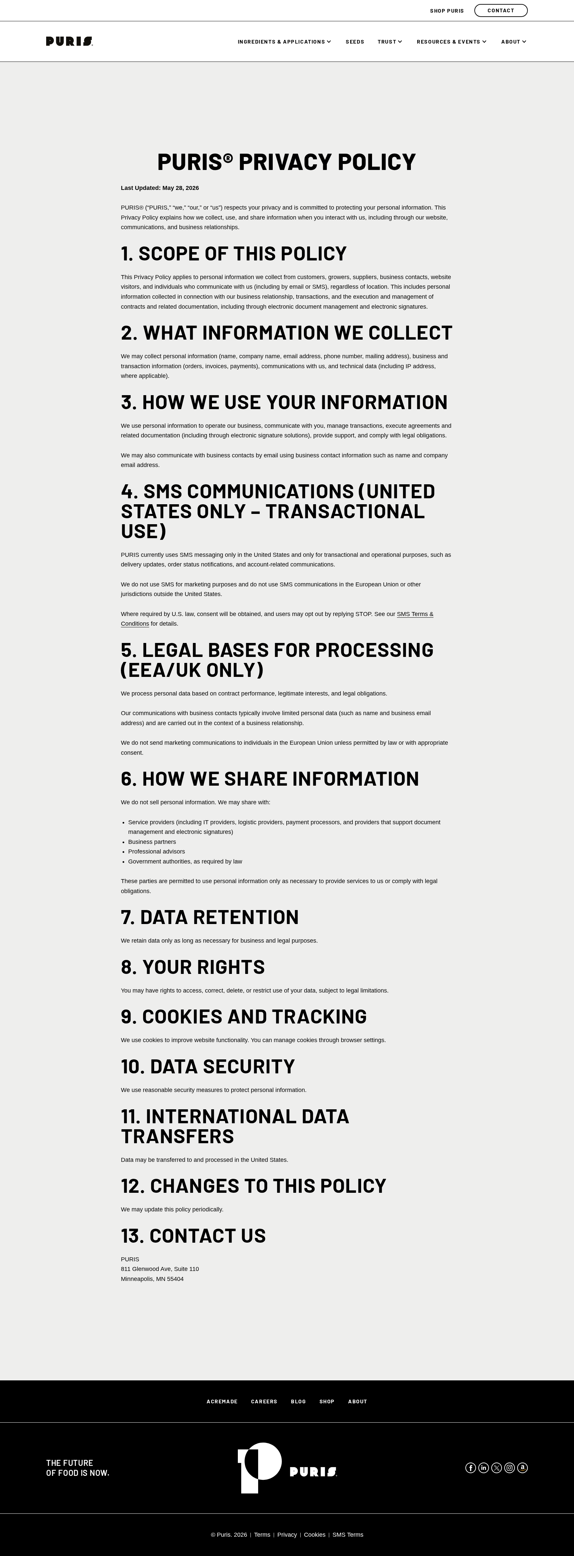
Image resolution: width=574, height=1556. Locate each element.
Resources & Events (449, 41)
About (511, 41)
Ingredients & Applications (282, 41)
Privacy (287, 1534)
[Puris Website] (287, 1467)
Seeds (355, 41)
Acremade (222, 1401)
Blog (298, 1401)
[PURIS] (69, 44)
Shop (327, 1401)
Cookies (315, 1534)
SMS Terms (348, 1534)
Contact (501, 10)
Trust (387, 41)
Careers (264, 1401)
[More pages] (329, 42)
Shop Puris (447, 10)
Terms (262, 1534)
